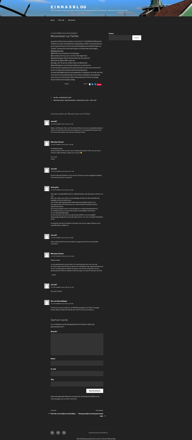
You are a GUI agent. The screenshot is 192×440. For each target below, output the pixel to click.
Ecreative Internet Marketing (105, 439)
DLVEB (56, 97)
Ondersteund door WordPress (98, 433)
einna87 (74, 33)
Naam (53, 359)
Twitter (93, 100)
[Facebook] (95, 84)
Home (52, 20)
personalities (83, 100)
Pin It (85, 84)
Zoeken (111, 33)
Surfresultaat (65, 97)
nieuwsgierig (70, 100)
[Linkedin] (92, 84)
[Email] (90, 84)
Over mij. (61, 20)
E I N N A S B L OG (68, 7)
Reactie (54, 331)
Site (52, 379)
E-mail (53, 369)
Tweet (66, 84)
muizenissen (59, 100)
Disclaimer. (72, 20)
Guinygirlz (55, 187)
